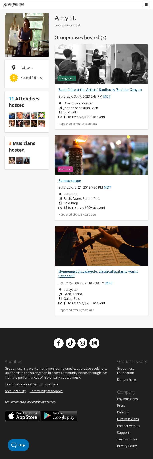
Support (123, 432)
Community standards (46, 391)
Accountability (15, 391)
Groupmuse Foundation (126, 370)
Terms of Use (127, 439)
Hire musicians (128, 419)
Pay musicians (127, 399)
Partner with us (128, 426)
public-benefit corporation (39, 402)
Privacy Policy (127, 446)
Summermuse (70, 181)
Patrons (123, 412)
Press (121, 405)
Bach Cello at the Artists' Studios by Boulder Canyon (100, 90)
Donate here (126, 379)
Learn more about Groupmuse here (31, 384)
